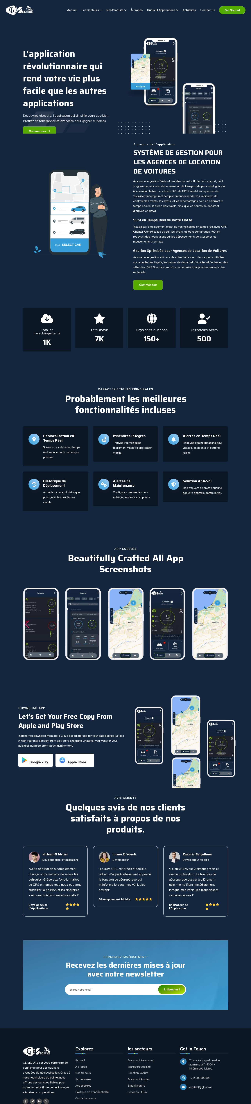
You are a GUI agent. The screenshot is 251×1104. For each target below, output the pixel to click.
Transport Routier (139, 1079)
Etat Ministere (136, 1085)
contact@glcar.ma (200, 1087)
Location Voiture (138, 1073)
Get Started (232, 10)
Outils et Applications (161, 10)
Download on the (78, 760)
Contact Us (207, 10)
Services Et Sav (137, 1092)
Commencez (38, 131)
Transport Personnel (140, 1060)
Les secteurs (90, 10)
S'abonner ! (172, 989)
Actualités (189, 10)
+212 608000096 (199, 1078)
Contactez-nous (85, 1098)
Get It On (38, 760)
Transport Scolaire (139, 1066)
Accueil (72, 10)
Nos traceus (83, 1073)
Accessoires (83, 1079)
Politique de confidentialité (92, 1092)
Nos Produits (114, 10)
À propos (137, 10)
